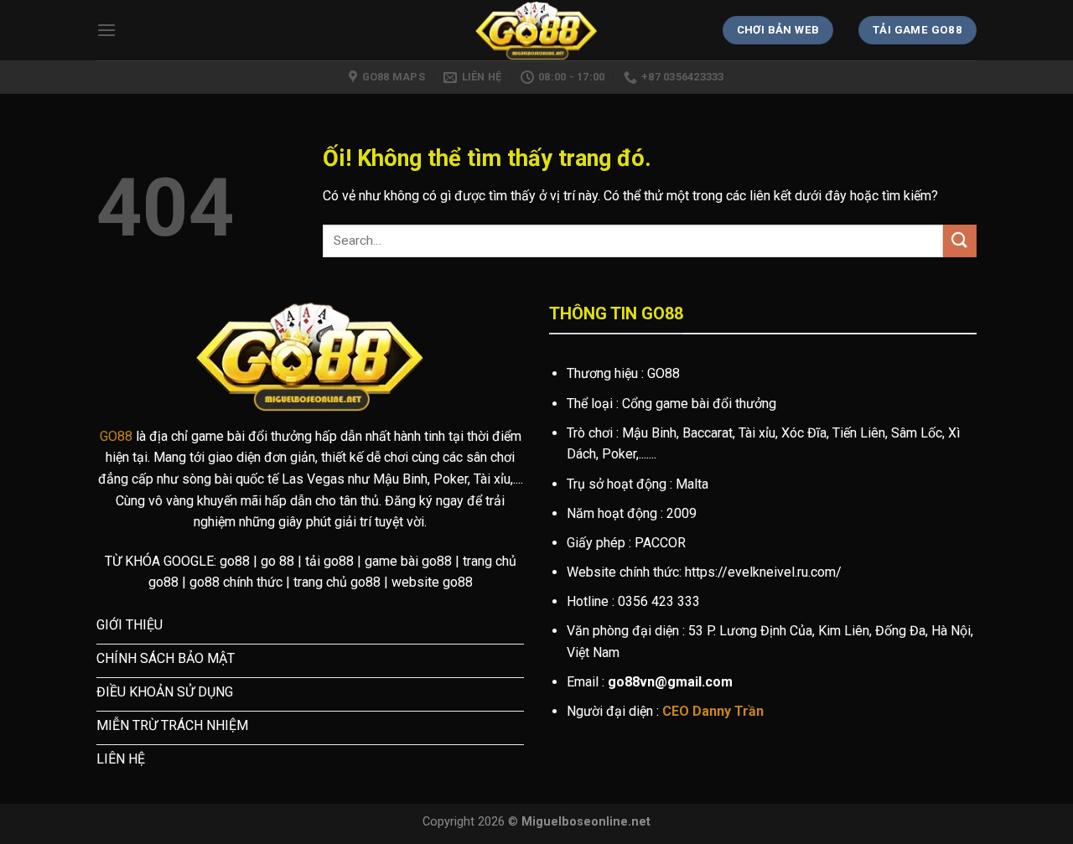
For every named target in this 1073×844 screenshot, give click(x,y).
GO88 (116, 436)
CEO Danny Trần (713, 711)
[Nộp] (960, 241)
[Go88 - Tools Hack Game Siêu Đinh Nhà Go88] (537, 30)
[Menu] (106, 29)
